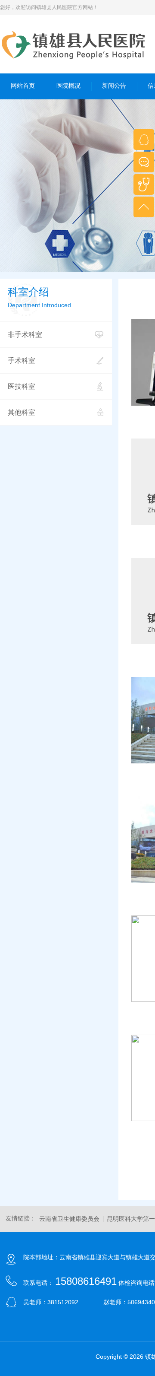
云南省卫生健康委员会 (69, 1219)
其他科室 (21, 412)
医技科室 (21, 386)
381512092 (62, 1302)
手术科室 (21, 360)
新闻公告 (114, 85)
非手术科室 (25, 334)
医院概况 (68, 85)
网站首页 (23, 85)
